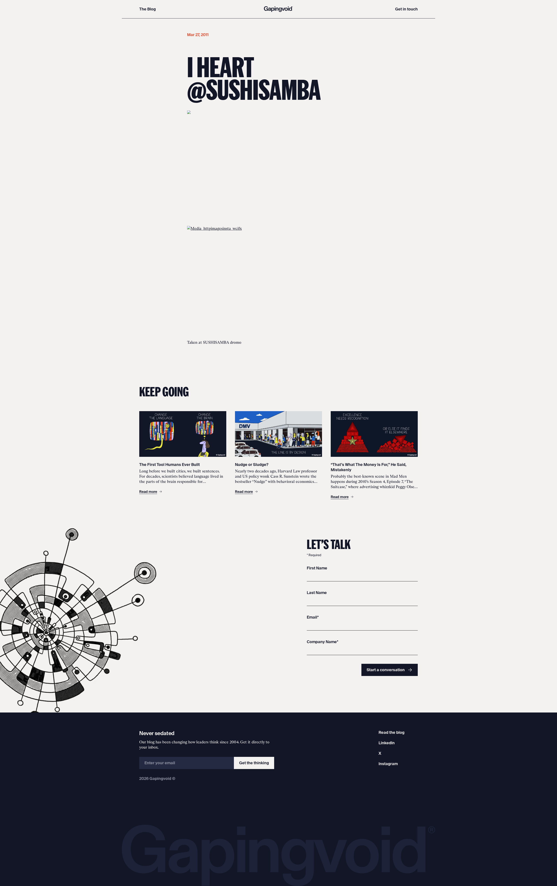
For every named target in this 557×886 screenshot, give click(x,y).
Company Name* (322, 641)
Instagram (388, 763)
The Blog (147, 9)
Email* (313, 617)
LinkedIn (387, 743)
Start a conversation (386, 669)
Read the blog (391, 732)
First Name (317, 568)
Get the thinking (254, 763)
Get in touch (406, 9)
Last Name (317, 592)
